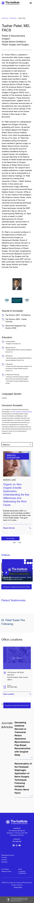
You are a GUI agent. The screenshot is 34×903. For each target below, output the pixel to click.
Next (19, 542)
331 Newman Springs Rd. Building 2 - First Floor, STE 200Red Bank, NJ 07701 (17, 832)
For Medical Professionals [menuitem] (22, 872)
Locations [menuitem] (4, 859)
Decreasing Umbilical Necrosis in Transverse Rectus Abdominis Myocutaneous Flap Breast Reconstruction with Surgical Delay (22, 739)
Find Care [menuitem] (4, 857)
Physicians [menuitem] (4, 861)
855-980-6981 (12, 686)
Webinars (6, 444)
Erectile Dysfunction (13, 456)
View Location (8, 694)
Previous (15, 542)
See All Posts (10, 538)
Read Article (9, 528)
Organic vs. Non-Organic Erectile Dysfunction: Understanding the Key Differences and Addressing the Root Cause (16, 494)
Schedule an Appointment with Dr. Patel (16, 586)
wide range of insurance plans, (22, 411)
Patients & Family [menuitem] (6, 871)
